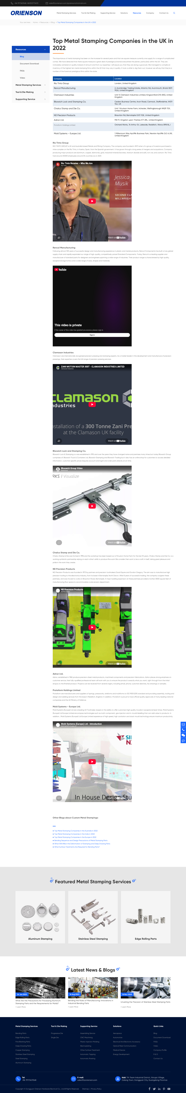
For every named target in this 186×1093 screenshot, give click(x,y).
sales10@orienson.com (58, 3)
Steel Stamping (21, 1058)
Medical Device (119, 1050)
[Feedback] (183, 740)
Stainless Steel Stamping (25, 1054)
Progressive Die (57, 1033)
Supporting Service (108, 13)
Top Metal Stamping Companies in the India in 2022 (74, 834)
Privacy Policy (96, 1089)
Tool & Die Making (88, 13)
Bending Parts (21, 1033)
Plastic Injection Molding (89, 1042)
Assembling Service (87, 1033)
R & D (155, 1054)
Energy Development (121, 1054)
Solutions (124, 13)
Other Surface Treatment (90, 1050)
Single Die (55, 1037)
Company (150, 13)
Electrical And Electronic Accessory (126, 1042)
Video (22, 78)
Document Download (29, 63)
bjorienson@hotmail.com (76, 3)
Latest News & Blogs (93, 970)
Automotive (117, 1037)
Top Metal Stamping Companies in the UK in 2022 (76, 22)
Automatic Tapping (87, 1054)
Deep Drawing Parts (23, 1046)
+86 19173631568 (20, 3)
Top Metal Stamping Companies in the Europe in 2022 (75, 837)
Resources (137, 13)
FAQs (22, 71)
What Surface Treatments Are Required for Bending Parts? (77, 847)
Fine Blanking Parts (23, 1042)
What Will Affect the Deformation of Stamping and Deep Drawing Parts (82, 844)
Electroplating (85, 1046)
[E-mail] (183, 724)
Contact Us (163, 13)
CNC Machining (86, 1037)
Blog (53, 22)
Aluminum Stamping (23, 1063)
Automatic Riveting (87, 1058)
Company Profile (160, 1050)
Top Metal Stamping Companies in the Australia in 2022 (76, 831)
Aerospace (117, 1033)
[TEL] (183, 729)
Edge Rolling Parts (22, 1037)
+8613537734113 (32, 3)
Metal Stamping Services (66, 13)
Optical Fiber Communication (124, 1046)
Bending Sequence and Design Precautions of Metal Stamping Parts (80, 840)
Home (35, 22)
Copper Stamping (23, 1050)
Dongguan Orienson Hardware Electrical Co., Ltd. (45, 1089)
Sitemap (85, 1089)
